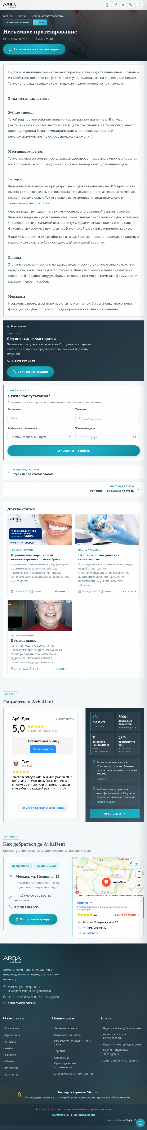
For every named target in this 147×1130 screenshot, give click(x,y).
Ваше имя (14, 409)
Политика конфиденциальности (73, 1115)
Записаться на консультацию (37, 49)
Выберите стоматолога (22, 428)
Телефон (81, 409)
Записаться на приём (74, 451)
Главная (8, 16)
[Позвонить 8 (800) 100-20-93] (131, 5)
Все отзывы (112, 813)
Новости (10, 1055)
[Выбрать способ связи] (140, 1123)
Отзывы (10, 1041)
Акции (9, 1048)
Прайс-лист (12, 1035)
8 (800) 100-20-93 (23, 360)
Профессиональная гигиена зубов (72, 1042)
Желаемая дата (85, 428)
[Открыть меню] (140, 5)
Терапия (59, 1051)
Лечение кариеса (65, 1028)
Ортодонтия (62, 1057)
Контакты (11, 1074)
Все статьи (18, 326)
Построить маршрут (35, 919)
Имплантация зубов (67, 1035)
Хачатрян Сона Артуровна (120, 1060)
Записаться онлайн (33, 372)
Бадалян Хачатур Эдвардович (123, 1044)
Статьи (21, 16)
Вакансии (11, 1068)
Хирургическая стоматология (73, 1073)
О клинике (12, 1028)
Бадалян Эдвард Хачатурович (123, 1028)
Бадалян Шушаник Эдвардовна (115, 1052)
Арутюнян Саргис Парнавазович (115, 1036)
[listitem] (107, 5)
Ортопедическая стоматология (65, 1065)
